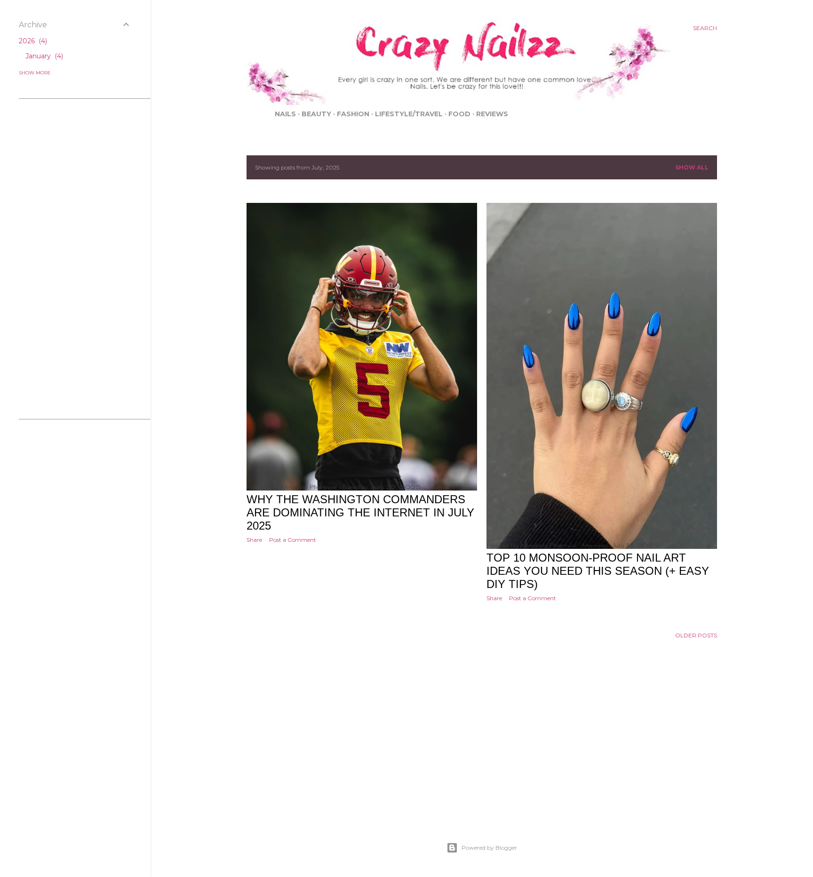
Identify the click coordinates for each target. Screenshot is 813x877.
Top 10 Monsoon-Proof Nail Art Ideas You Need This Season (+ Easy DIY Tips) (597, 570)
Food (459, 114)
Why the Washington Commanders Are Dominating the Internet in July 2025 (360, 512)
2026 (32, 41)
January (43, 56)
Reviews (492, 114)
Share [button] (254, 539)
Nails (285, 114)
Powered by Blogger (489, 847)
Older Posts (696, 635)
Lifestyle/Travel (409, 114)
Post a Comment (292, 539)
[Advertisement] (481, 753)
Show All (692, 167)
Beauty (316, 114)
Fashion (353, 114)
